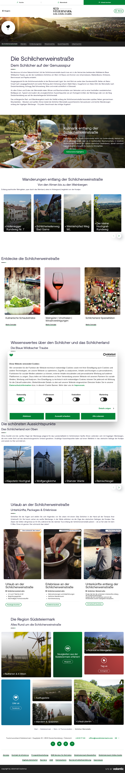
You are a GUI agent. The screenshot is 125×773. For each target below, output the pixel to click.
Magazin (67, 662)
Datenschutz (61, 760)
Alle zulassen (98, 416)
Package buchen (13, 604)
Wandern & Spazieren (46, 721)
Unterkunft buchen (94, 604)
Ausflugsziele (41, 698)
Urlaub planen (84, 721)
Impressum (79, 385)
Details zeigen (105, 408)
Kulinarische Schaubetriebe (20, 318)
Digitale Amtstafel (30, 760)
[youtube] (59, 744)
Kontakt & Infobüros (20, 755)
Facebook (16, 708)
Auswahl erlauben (62, 416)
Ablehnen (27, 416)
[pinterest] (72, 744)
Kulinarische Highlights (75, 152)
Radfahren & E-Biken (14, 674)
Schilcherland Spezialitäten (100, 318)
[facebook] (53, 744)
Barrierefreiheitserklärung (80, 760)
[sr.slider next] (119, 236)
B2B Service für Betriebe (61, 755)
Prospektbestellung (39, 755)
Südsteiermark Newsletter (85, 755)
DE (116, 738)
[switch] (48, 399)
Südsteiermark (45, 729)
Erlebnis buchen (53, 604)
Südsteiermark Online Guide (110, 755)
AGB (51, 760)
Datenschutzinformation (20, 385)
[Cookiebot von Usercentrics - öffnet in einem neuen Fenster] (105, 355)
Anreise (6, 755)
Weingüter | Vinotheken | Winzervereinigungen (59, 319)
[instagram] (65, 744)
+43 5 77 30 (80, 738)
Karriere (43, 760)
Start (36, 729)
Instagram (104, 671)
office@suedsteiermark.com (101, 738)
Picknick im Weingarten (99, 650)
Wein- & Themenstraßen (63, 729)
